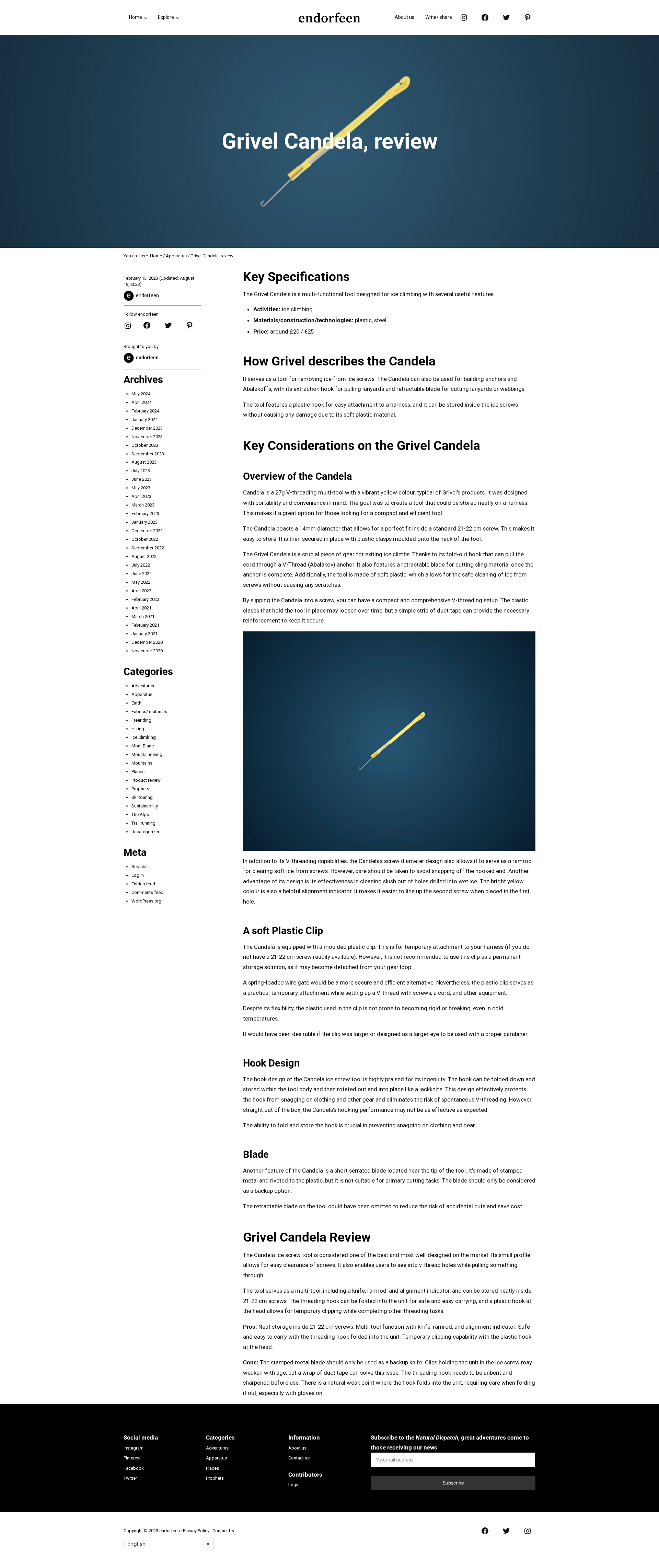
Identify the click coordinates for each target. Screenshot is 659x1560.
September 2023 (147, 453)
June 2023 (141, 479)
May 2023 (140, 487)
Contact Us (223, 1530)
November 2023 (147, 436)
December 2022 (147, 530)
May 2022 (140, 582)
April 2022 (141, 590)
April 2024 (141, 402)
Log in (137, 875)
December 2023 (147, 428)
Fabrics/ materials (149, 711)
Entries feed (143, 883)
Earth (136, 703)
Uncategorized (146, 831)
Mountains (141, 763)
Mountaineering (146, 754)
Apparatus (141, 694)
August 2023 (144, 462)
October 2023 (144, 445)
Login (294, 1484)
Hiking (137, 728)
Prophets (140, 788)
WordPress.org (146, 901)
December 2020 (147, 642)
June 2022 (141, 573)
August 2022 (144, 556)
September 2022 (147, 547)
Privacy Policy (196, 1530)
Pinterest (132, 1457)
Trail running (143, 823)
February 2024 (145, 411)
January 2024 (144, 419)
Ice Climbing (143, 737)
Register (139, 866)
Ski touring (142, 797)
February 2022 (145, 599)
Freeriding (141, 720)
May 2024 (140, 393)
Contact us (299, 1457)
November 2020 (147, 650)
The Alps (140, 814)
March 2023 (142, 505)
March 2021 (142, 616)
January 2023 (144, 522)
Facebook (134, 1468)
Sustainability (144, 805)
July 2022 (140, 565)
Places (137, 771)
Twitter (130, 1478)
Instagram (133, 1448)
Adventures (142, 685)
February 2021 (145, 625)
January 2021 (144, 633)
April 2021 (141, 607)
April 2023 (141, 496)
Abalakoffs (257, 388)
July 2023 (140, 470)
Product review (146, 780)
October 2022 (144, 539)
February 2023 (145, 513)
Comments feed (147, 892)
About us (297, 1448)
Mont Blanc (142, 745)
